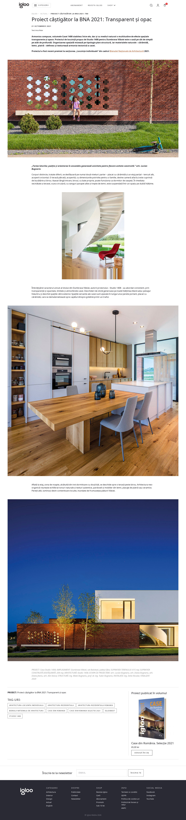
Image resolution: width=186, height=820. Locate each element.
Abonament (77, 5)
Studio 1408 (15, 716)
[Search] (151, 5)
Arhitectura (51, 792)
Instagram (151, 795)
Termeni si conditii (129, 792)
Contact (74, 795)
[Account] (158, 5)
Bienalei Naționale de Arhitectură (127, 51)
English (49, 805)
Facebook (151, 792)
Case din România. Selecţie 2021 (152, 743)
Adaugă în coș (142, 753)
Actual (44, 14)
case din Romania (56, 711)
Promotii (100, 802)
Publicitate (75, 792)
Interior (49, 795)
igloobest (110, 711)
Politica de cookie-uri (130, 799)
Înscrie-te (136, 773)
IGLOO (34, 14)
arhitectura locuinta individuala (26, 705)
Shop (110, 5)
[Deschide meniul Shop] (114, 5)
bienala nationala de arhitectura (26, 711)
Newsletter (75, 799)
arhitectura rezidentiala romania (95, 705)
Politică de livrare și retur (129, 803)
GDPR (123, 795)
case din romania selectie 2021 (85, 711)
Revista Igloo (95, 5)
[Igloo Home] (24, 5)
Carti (98, 795)
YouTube (150, 799)
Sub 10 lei (100, 805)
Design (49, 799)
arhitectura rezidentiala (61, 705)
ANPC (123, 808)
